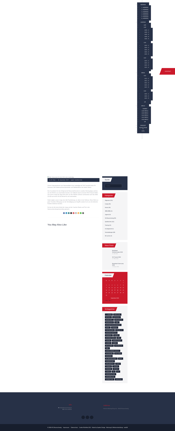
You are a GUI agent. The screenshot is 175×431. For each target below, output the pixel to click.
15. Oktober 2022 (91, 233)
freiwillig (119, 330)
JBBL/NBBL (108, 211)
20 (117, 290)
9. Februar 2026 (115, 266)
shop (120, 358)
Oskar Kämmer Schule (112, 350)
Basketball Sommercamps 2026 (117, 251)
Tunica (108, 371)
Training (107, 225)
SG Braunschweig (109, 218)
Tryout (116, 369)
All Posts (64, 157)
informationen (110, 337)
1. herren (109, 314)
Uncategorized (108, 228)
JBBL (119, 337)
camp (116, 322)
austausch (116, 317)
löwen (115, 343)
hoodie (116, 335)
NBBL (107, 348)
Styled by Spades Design (98, 427)
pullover (118, 353)
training (108, 369)
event (108, 327)
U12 (118, 371)
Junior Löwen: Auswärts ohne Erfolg (73, 237)
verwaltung (109, 379)
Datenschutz (74, 427)
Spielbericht (110, 363)
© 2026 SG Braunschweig (54, 427)
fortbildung (110, 330)
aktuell (108, 317)
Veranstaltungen (109, 232)
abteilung (117, 314)
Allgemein (107, 200)
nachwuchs (118, 345)
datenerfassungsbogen (113, 324)
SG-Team (53, 180)
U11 (114, 371)
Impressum (66, 427)
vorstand (119, 379)
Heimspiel (109, 335)
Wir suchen (107, 235)
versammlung (110, 376)
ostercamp (109, 353)
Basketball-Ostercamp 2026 (118, 264)
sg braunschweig (111, 358)
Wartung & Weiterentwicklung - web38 (117, 427)
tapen (118, 363)
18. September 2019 (63, 180)
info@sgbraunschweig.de (65, 407)
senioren (108, 356)
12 (114, 287)
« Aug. (106, 300)
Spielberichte (73, 157)
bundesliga (109, 322)
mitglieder (109, 345)
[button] (64, 213)
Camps (106, 204)
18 (112, 290)
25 (112, 292)
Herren (106, 207)
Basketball (109, 319)
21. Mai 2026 (115, 253)
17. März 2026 (115, 258)
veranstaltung (110, 374)
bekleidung (118, 319)
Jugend (82, 157)
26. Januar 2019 (73, 233)
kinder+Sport (117, 340)
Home (57, 157)
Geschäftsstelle (111, 332)
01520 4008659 (68, 409)
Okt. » (110, 300)
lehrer (108, 343)
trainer (115, 366)
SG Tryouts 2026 (116, 257)
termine (108, 366)
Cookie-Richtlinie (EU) (85, 427)
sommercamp (110, 361)
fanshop (114, 327)
